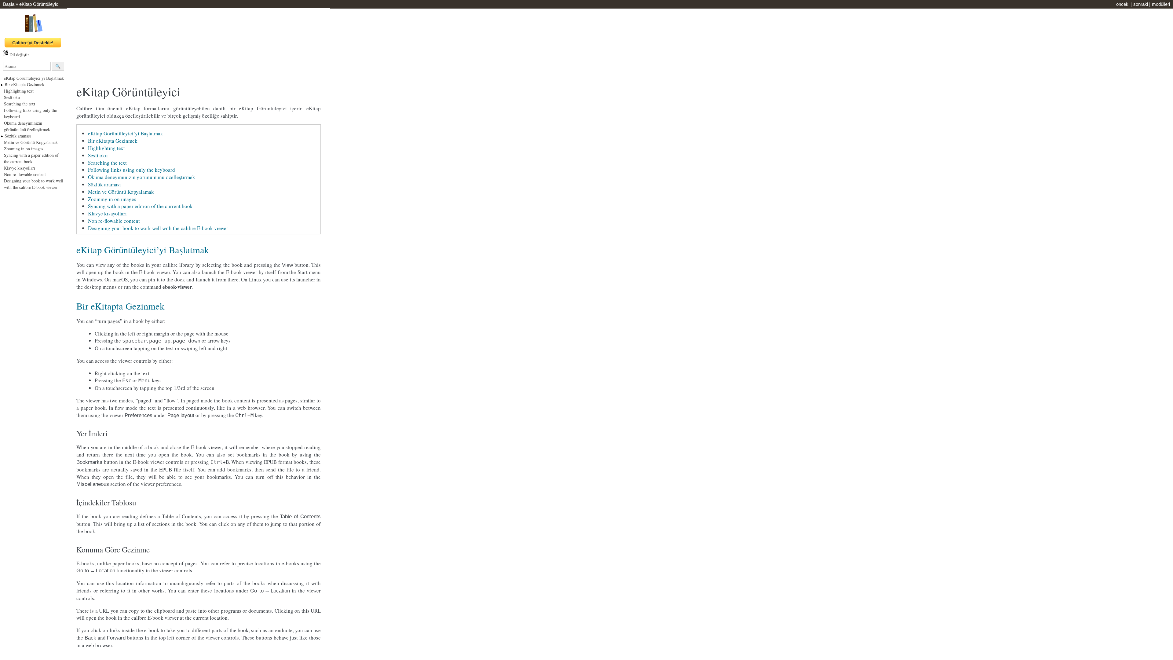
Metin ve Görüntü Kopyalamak (31, 142)
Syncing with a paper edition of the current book (140, 206)
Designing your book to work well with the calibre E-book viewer (158, 228)
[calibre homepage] (33, 32)
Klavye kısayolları (19, 168)
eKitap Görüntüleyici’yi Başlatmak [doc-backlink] (142, 250)
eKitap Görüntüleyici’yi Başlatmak (34, 78)
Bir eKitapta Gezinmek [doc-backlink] (120, 306)
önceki (1122, 4)
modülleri (1161, 4)
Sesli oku (12, 97)
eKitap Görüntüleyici (39, 4)
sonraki (1140, 4)
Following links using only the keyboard (131, 169)
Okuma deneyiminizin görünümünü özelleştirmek (141, 177)
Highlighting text (19, 91)
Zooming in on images (23, 149)
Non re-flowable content (25, 174)
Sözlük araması (18, 136)
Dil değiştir (18, 54)
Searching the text (19, 104)
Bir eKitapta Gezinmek (24, 84)
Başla (8, 4)
